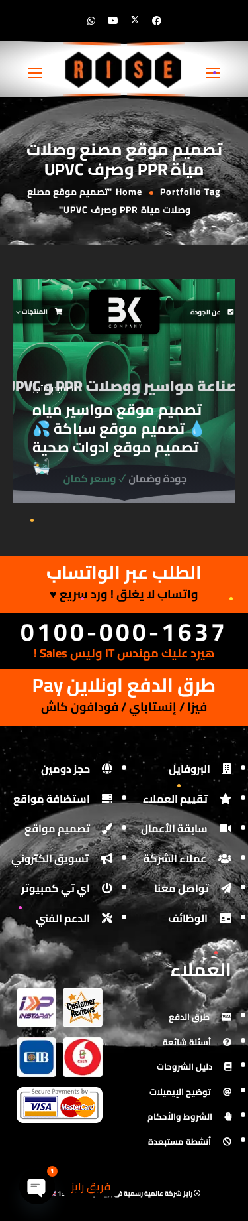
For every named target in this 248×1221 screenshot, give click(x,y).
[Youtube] (113, 20)
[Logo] (124, 69)
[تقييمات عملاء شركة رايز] (83, 996)
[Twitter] (135, 20)
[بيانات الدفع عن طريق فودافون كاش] (83, 1046)
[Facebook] (156, 20)
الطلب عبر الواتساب (124, 572)
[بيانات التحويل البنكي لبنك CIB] (36, 1046)
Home (129, 191)
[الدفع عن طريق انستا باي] (36, 996)
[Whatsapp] (91, 20)
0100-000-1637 (124, 632)
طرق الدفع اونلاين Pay (124, 685)
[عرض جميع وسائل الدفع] (60, 1096)
